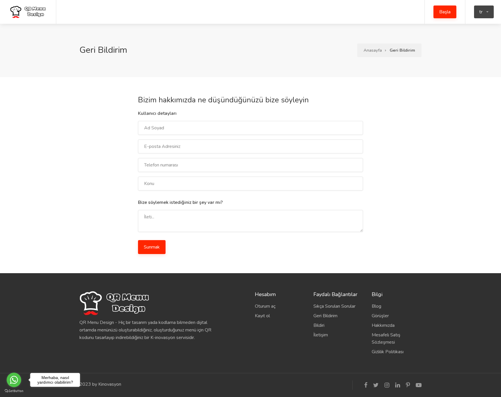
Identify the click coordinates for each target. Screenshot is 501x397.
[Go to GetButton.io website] (14, 391)
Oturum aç (265, 306)
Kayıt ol (262, 316)
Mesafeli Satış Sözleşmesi (386, 338)
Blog (376, 306)
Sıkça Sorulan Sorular (334, 306)
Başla (445, 12)
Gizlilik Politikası (388, 352)
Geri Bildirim (325, 316)
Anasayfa (373, 50)
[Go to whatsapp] (14, 380)
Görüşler (380, 316)
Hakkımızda (383, 325)
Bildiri (318, 325)
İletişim (320, 335)
